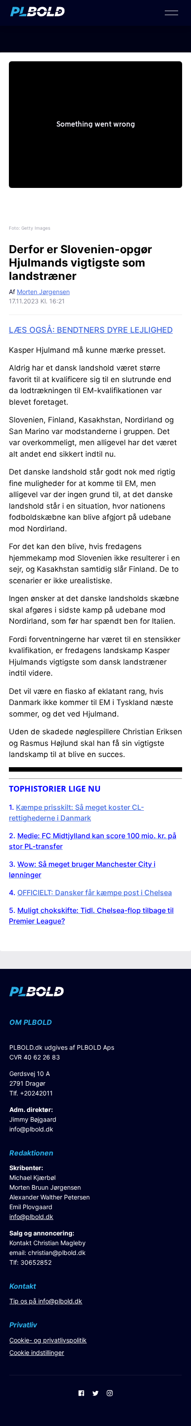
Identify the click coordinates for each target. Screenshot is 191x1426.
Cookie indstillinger (36, 1352)
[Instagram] (109, 1394)
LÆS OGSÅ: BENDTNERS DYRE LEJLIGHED (91, 330)
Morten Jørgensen (43, 291)
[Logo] (37, 13)
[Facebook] (81, 1394)
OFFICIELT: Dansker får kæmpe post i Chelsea (94, 892)
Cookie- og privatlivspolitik (48, 1340)
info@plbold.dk (31, 1129)
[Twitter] (95, 1394)
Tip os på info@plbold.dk (45, 1301)
